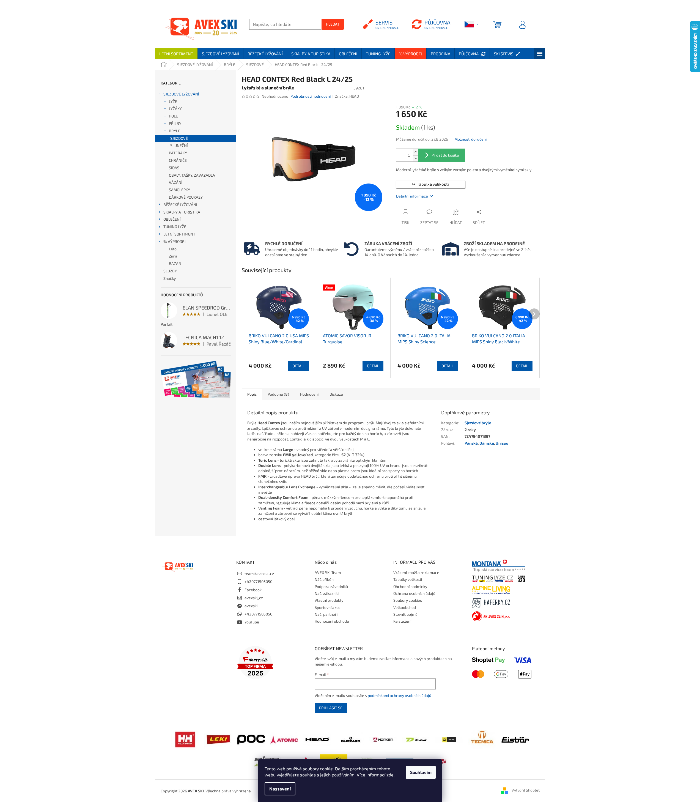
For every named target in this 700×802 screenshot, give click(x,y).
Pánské (471, 443)
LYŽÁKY (175, 108)
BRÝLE (174, 130)
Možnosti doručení (470, 139)
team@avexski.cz (259, 573)
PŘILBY (175, 123)
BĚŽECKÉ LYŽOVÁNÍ (180, 204)
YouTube (252, 622)
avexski (251, 605)
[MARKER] (383, 739)
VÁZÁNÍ (175, 182)
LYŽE (173, 101)
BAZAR (175, 263)
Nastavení (280, 788)
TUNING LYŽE (174, 226)
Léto (173, 249)
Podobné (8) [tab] (278, 394)
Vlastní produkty (329, 600)
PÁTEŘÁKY (178, 152)
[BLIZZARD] (350, 739)
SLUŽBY (170, 271)
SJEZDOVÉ (179, 138)
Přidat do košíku (445, 155)
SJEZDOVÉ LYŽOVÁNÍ (181, 94)
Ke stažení (402, 621)
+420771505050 (258, 581)
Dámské (486, 443)
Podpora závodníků (331, 586)
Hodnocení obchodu (332, 621)
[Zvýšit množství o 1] (415, 152)
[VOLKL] (449, 739)
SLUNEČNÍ (179, 145)
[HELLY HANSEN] (185, 739)
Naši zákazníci (327, 593)
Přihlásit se (330, 707)
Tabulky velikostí (407, 579)
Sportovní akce (328, 607)
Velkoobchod (404, 607)
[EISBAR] (515, 739)
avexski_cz (254, 597)
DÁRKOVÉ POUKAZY (186, 197)
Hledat (332, 24)
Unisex (502, 443)
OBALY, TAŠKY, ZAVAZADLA (192, 175)
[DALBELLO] (416, 739)
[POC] (251, 739)
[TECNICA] (482, 739)
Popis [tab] (252, 394)
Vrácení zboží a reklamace (416, 572)
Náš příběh (324, 579)
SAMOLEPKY (179, 189)
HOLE (173, 116)
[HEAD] (317, 739)
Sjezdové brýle (478, 422)
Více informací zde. (376, 774)
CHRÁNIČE (178, 160)
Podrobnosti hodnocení (310, 96)
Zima (173, 256)
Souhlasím (421, 772)
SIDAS (174, 167)
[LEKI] (218, 739)
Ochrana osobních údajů (414, 593)
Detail (298, 365)
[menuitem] (176, 53)
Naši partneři (326, 614)
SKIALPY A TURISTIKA (181, 212)
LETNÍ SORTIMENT (179, 234)
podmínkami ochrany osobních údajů (399, 695)
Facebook (253, 589)
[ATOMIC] (284, 739)
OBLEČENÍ (172, 219)
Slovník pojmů (405, 614)
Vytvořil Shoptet (526, 790)
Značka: (347, 96)
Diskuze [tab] (336, 394)
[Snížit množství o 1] (415, 158)
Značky (169, 278)
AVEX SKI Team (328, 572)
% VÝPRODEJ (174, 241)
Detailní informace (412, 196)
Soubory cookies (407, 600)
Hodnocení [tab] (309, 394)
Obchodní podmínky (410, 586)
